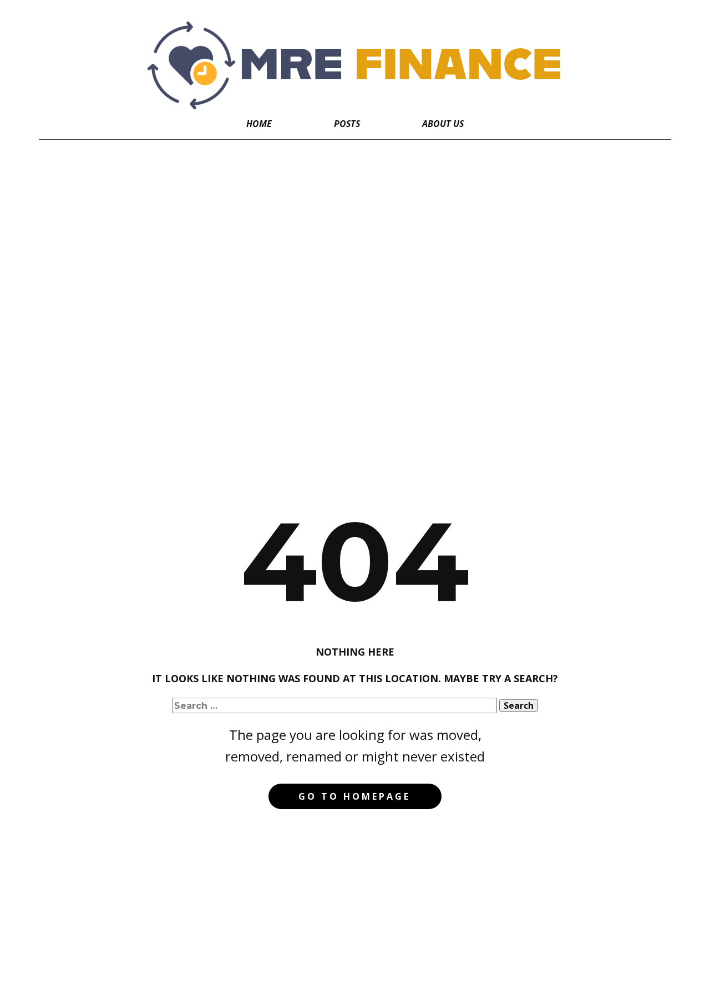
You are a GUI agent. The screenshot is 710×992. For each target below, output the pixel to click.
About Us (443, 123)
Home (259, 123)
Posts (347, 123)
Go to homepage (354, 796)
